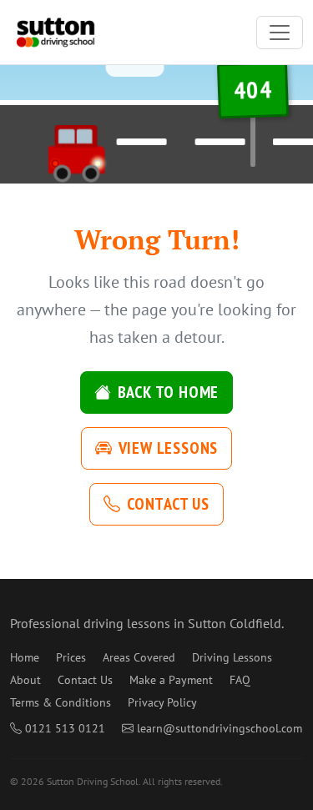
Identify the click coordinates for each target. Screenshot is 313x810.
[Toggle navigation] (279, 32)
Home (24, 657)
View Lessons (169, 448)
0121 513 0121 (65, 728)
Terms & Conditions (60, 702)
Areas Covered (139, 657)
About (25, 679)
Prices (71, 657)
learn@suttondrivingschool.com (219, 728)
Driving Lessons (232, 657)
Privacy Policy (162, 702)
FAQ (240, 679)
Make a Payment (171, 679)
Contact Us (168, 504)
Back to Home (169, 392)
